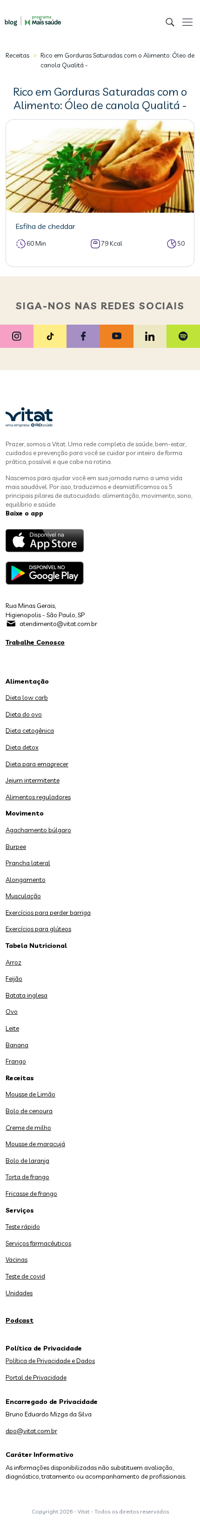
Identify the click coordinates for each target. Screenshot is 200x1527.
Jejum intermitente (33, 780)
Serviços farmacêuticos (38, 1243)
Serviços (20, 1210)
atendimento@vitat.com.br (58, 624)
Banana (17, 1045)
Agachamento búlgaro (38, 830)
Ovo (12, 1011)
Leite (12, 1028)
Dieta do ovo (24, 714)
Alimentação (27, 681)
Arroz (13, 962)
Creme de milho (28, 1127)
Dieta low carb (27, 697)
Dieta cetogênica (30, 730)
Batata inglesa (26, 995)
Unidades (19, 1293)
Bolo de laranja (27, 1160)
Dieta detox (22, 747)
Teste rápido (23, 1226)
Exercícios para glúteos (38, 929)
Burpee (16, 846)
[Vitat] (30, 16)
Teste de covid (25, 1276)
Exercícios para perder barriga (48, 912)
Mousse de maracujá (35, 1144)
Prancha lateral (28, 863)
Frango (16, 1061)
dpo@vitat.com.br (31, 1431)
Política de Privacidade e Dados (50, 1361)
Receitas (17, 55)
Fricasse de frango (31, 1193)
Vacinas (16, 1259)
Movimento (25, 813)
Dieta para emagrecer (37, 764)
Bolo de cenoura (29, 1111)
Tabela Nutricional (36, 945)
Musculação (23, 896)
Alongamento (26, 879)
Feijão (14, 978)
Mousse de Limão (30, 1094)
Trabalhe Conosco (35, 642)
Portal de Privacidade (36, 1377)
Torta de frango (27, 1177)
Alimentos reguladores (38, 797)
